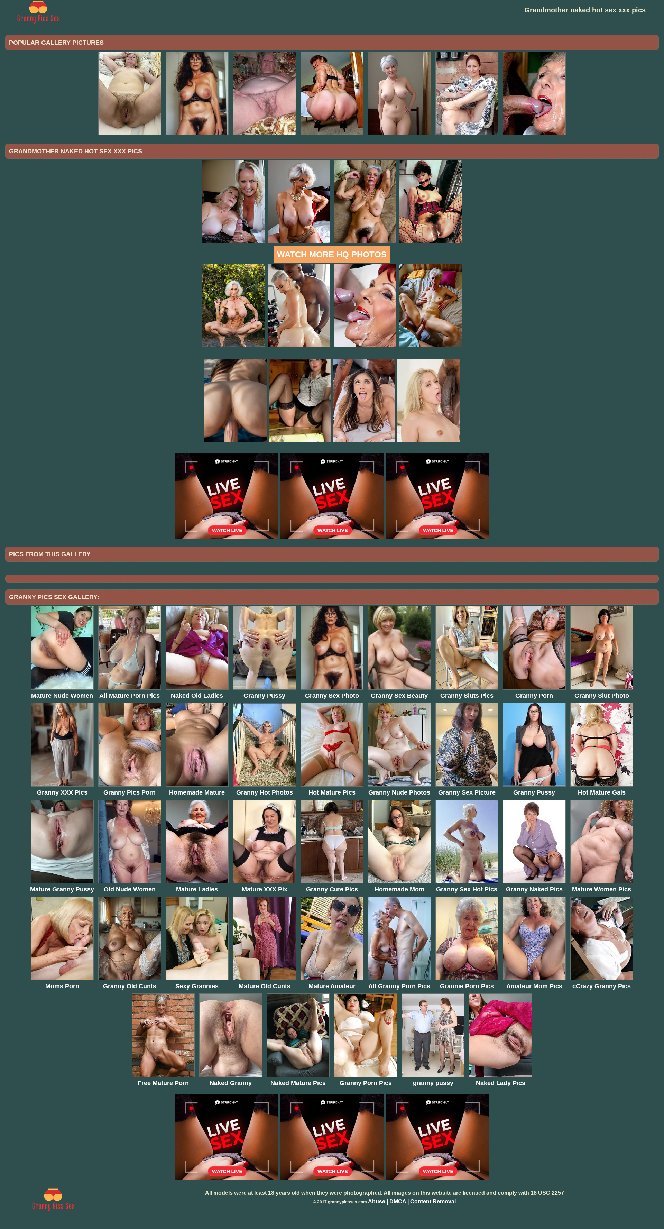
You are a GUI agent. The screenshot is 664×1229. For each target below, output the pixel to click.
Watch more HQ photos (332, 254)
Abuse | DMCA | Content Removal (412, 1201)
